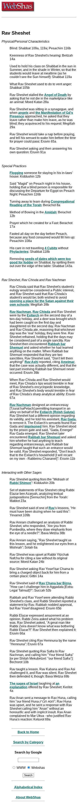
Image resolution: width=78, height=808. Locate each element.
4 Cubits (51, 248)
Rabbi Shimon (20, 483)
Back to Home (28, 732)
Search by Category (28, 742)
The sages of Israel (24, 683)
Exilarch (33, 315)
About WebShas (28, 797)
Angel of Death (55, 95)
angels (23, 112)
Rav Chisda (41, 311)
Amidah (50, 212)
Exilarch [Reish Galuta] (57, 412)
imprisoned (33, 426)
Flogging (16, 173)
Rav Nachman (20, 311)
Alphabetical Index (28, 787)
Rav (52, 508)
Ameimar (67, 362)
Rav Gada (68, 419)
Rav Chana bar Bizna (55, 583)
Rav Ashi (31, 362)
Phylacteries (19, 251)
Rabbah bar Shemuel (44, 437)
